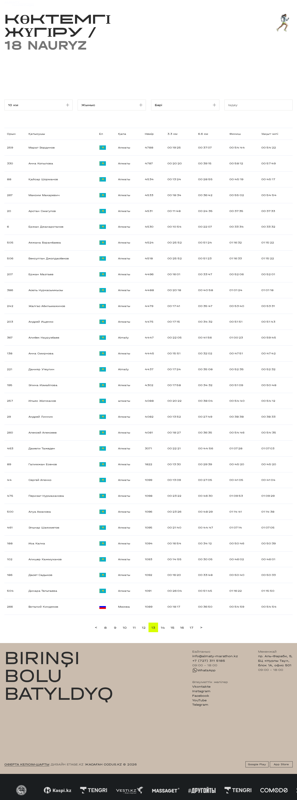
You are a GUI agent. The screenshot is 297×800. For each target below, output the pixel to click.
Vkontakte (201, 686)
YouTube (199, 700)
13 (153, 627)
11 (134, 627)
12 (144, 627)
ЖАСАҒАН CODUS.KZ (103, 764)
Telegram (200, 704)
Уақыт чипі (269, 133)
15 (172, 627)
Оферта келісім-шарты (26, 764)
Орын (11, 133)
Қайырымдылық (126, 3)
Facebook (200, 695)
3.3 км (172, 133)
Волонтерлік (176, 3)
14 (163, 627)
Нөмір (149, 133)
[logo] (19, 4)
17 (192, 627)
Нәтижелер (99, 3)
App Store (281, 764)
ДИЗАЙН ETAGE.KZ (67, 764)
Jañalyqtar (153, 3)
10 (125, 627)
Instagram (201, 691)
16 (182, 627)
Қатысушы (36, 133)
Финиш (235, 133)
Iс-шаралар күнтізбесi (67, 3)
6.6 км (203, 133)
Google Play (257, 764)
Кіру (289, 3)
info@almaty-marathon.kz (215, 656)
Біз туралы (200, 3)
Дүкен (255, 3)
